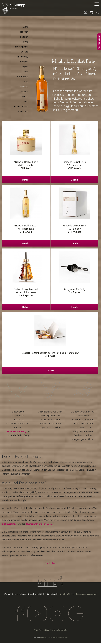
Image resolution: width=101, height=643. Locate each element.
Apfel (25, 27)
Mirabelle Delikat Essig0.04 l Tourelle (26, 171)
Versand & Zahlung (47, 630)
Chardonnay (22, 57)
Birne (25, 42)
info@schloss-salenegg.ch (86, 594)
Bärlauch (24, 37)
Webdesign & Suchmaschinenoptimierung (50, 638)
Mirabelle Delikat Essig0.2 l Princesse (74, 171)
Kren (26, 72)
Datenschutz (61, 630)
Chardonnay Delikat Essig (39, 524)
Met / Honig (22, 77)
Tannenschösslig (20, 107)
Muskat (24, 92)
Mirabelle (24, 87)
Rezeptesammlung (16, 431)
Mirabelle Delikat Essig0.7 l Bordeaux (26, 234)
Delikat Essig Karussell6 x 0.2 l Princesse (26, 298)
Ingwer (25, 67)
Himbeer (24, 62)
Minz (26, 82)
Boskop (24, 52)
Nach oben (50, 563)
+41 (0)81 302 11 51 (66, 594)
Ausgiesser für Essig (74, 298)
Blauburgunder (21, 47)
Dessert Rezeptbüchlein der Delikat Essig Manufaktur (50, 362)
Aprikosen (23, 32)
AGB (36, 630)
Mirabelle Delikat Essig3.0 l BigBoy (74, 234)
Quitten (24, 97)
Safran (25, 102)
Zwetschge (23, 111)
